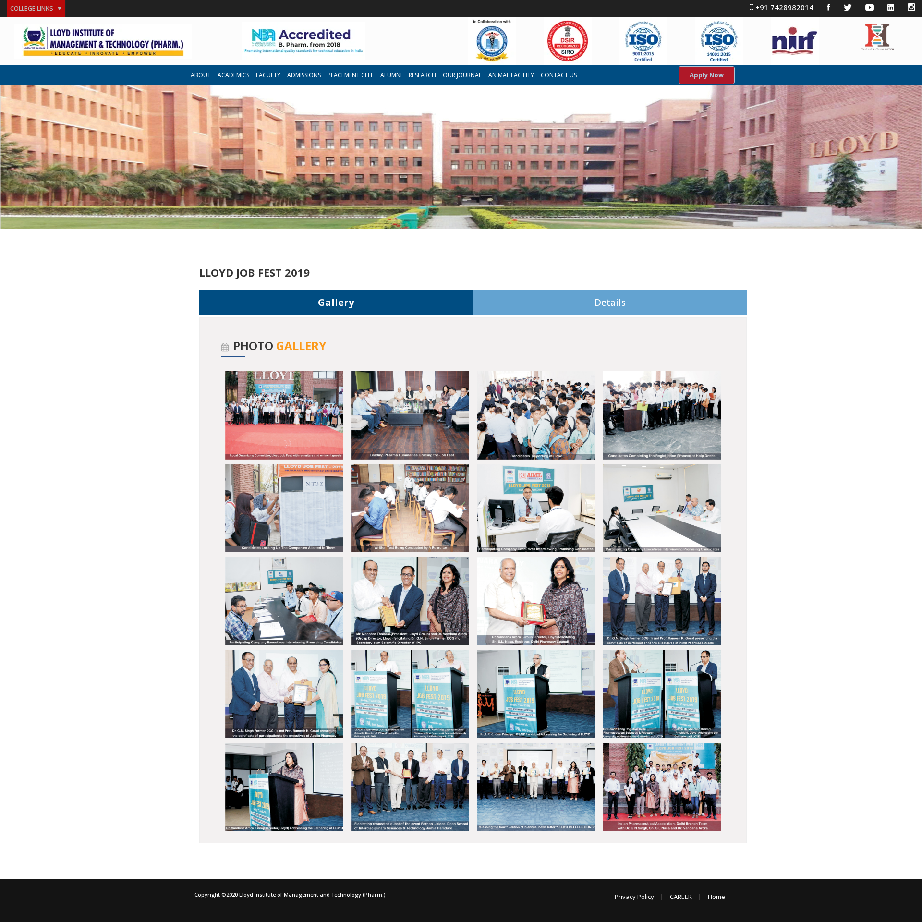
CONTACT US (559, 75)
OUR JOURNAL (462, 75)
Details (610, 302)
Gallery (336, 302)
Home (716, 897)
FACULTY (268, 75)
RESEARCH (422, 75)
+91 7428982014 (783, 7)
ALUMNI (391, 75)
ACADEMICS (233, 75)
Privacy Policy (634, 897)
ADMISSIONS (304, 75)
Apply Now (707, 75)
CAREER (681, 897)
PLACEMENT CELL (351, 75)
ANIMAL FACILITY (511, 75)
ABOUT (201, 75)
